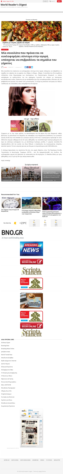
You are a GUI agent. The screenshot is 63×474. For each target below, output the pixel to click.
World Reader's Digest (14, 4)
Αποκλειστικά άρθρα (7, 358)
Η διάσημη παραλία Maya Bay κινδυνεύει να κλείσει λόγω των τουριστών (31, 212)
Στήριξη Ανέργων (6, 394)
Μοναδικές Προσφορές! (8, 388)
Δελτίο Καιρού (5, 364)
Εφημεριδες (35, 460)
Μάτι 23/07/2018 (6, 385)
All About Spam (5, 342)
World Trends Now (6, 355)
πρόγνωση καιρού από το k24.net (13, 448)
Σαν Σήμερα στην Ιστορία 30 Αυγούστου (10, 210)
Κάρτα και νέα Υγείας (7, 379)
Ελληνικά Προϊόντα (7, 367)
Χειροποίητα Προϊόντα (8, 406)
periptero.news (5, 351)
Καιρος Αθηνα (14, 460)
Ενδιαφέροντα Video (7, 370)
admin (5, 67)
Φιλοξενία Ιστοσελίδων (8, 403)
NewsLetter (57, 460)
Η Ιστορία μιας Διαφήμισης (9, 373)
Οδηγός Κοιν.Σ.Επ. (6, 391)
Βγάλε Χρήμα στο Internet (8, 361)
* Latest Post (5, 49)
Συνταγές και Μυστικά (7, 397)
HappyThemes (42, 471)
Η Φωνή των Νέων (6, 376)
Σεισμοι (42, 460)
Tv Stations (49, 460)
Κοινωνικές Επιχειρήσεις (8, 382)
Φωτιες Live (6, 460)
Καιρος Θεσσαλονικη (25, 460)
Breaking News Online (7, 348)
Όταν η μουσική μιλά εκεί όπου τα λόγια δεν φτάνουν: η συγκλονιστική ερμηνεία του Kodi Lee (51, 214)
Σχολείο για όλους (6, 400)
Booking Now (5, 345)
